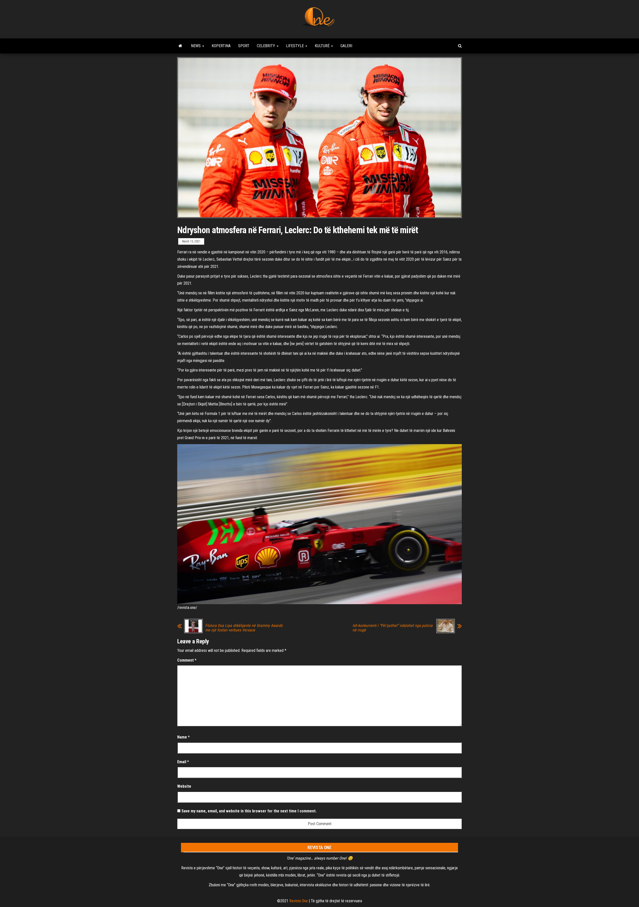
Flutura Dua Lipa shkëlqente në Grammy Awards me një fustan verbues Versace (244, 627)
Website (184, 786)
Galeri (346, 45)
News (196, 45)
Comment (186, 660)
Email (183, 761)
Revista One (298, 901)
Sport (243, 45)
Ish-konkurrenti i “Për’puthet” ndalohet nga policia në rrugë (392, 627)
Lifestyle (295, 45)
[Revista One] (180, 45)
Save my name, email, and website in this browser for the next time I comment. (249, 811)
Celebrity (266, 45)
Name (183, 737)
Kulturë (322, 45)
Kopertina (221, 45)
